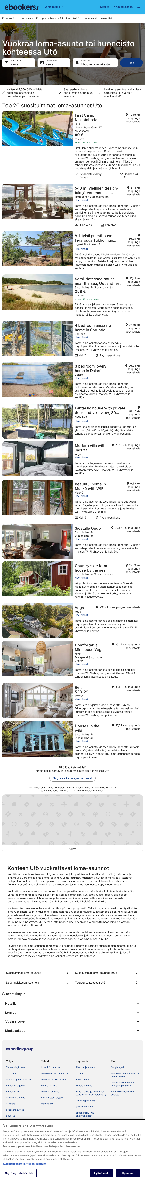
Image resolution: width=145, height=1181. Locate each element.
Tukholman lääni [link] (68, 18)
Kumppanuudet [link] (14, 1091)
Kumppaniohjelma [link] (15, 1085)
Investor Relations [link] (15, 1097)
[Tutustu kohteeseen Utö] (107, 982)
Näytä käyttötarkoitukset (20, 1173)
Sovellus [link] (10, 1115)
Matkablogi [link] (47, 1103)
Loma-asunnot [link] (25, 18)
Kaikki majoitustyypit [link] (52, 1097)
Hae (131, 63)
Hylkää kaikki (101, 1173)
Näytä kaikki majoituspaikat (72, 778)
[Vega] (72, 620)
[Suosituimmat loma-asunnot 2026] (107, 972)
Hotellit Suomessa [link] (50, 1067)
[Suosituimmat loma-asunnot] (38, 972)
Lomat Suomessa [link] (50, 1091)
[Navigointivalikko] (139, 6)
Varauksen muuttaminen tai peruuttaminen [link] (125, 1075)
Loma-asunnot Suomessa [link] (54, 1073)
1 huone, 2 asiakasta (95, 64)
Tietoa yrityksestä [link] (15, 1067)
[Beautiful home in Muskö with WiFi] (72, 501)
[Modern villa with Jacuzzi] (72, 459)
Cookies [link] (80, 1073)
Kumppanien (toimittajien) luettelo (24, 1163)
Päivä (14, 64)
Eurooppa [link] (41, 18)
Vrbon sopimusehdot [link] (86, 1100)
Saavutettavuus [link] (84, 1106)
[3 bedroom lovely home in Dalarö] (72, 381)
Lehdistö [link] (10, 1103)
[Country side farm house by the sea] (72, 581)
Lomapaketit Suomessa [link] (53, 1079)
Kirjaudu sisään (123, 6)
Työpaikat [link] (11, 1073)
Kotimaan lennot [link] (49, 1085)
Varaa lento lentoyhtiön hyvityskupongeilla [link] (123, 1084)
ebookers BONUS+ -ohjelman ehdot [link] (87, 1114)
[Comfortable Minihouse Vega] (72, 661)
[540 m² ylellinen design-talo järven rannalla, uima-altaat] (72, 206)
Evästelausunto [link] (84, 1085)
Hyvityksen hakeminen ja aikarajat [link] (124, 1093)
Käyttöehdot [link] (82, 1079)
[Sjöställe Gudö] (72, 541)
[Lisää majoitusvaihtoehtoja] (38, 982)
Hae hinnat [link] (81, 200)
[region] (72, 1150)
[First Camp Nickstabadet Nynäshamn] (72, 146)
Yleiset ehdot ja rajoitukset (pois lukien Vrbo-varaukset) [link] (91, 1093)
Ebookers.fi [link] (8, 18)
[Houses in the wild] (72, 741)
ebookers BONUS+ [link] (16, 1109)
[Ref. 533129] (72, 701)
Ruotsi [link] (53, 18)
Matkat (104, 6)
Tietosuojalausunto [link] (86, 1067)
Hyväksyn (127, 1173)
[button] (72, 1003)
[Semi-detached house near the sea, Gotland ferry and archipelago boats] (72, 296)
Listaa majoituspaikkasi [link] (18, 1079)
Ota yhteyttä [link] (117, 1067)
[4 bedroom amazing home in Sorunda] (72, 340)
